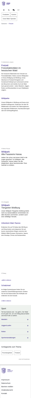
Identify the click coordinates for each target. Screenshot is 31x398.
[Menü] (3, 10)
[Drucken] (15, 94)
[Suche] (8, 10)
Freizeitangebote (7, 352)
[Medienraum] (13, 10)
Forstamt (17, 352)
